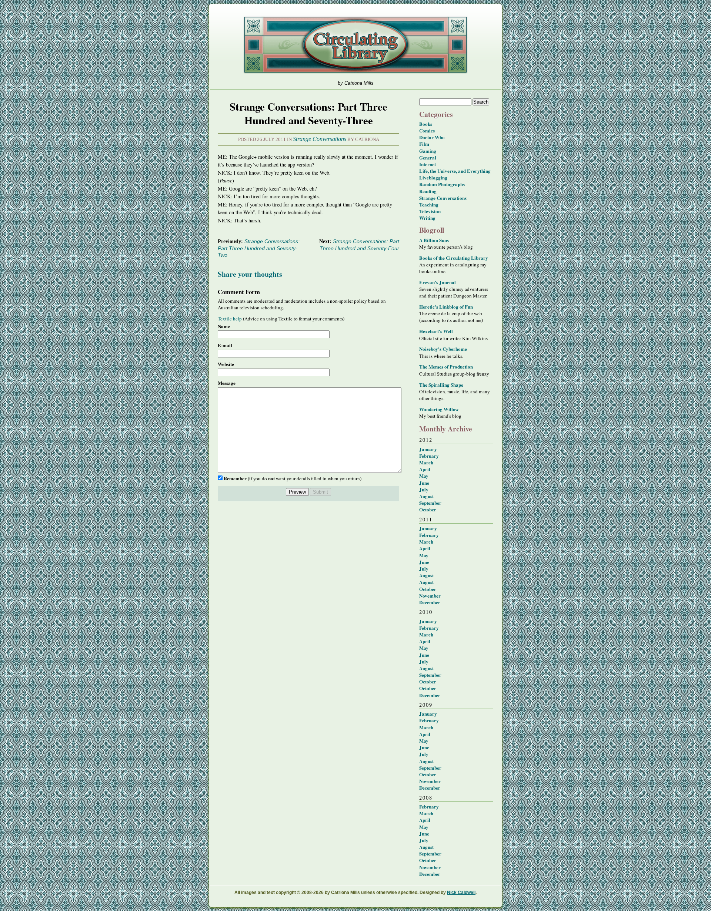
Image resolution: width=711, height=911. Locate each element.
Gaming (427, 150)
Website (226, 364)
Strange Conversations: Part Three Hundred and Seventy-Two (259, 248)
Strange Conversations (319, 139)
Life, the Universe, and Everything (455, 170)
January (428, 449)
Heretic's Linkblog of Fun (446, 306)
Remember (235, 478)
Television (430, 211)
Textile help (230, 318)
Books (425, 123)
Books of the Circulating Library (453, 257)
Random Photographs (442, 184)
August (426, 496)
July (423, 489)
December (429, 602)
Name (224, 326)
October (427, 509)
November (430, 595)
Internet (427, 164)
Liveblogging (433, 177)
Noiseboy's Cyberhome (443, 348)
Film (424, 143)
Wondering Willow (438, 409)
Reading (428, 191)
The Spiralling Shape (441, 384)
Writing (427, 217)
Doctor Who (432, 137)
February (429, 455)
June (424, 482)
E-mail (225, 345)
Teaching (428, 204)
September (430, 502)
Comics (427, 130)
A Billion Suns (434, 239)
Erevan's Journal (437, 282)
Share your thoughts (250, 274)
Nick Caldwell (461, 892)
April (424, 469)
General (427, 157)
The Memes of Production (446, 366)
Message (227, 383)
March (426, 462)
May (423, 475)
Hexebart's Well (436, 331)
